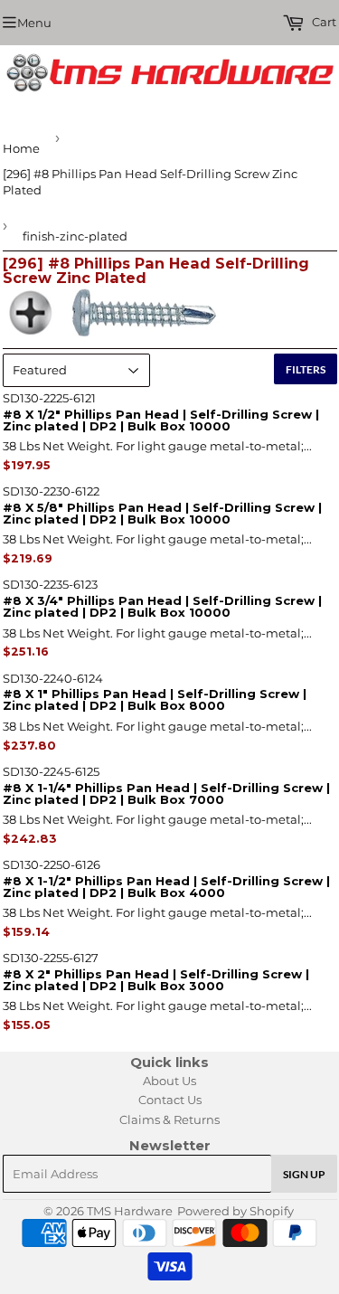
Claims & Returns (169, 1119)
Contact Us (170, 1099)
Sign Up (304, 1174)
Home (21, 148)
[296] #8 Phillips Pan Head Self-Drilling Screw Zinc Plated (150, 181)
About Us (169, 1080)
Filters (305, 369)
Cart (322, 21)
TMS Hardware (130, 1211)
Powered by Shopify (235, 1211)
